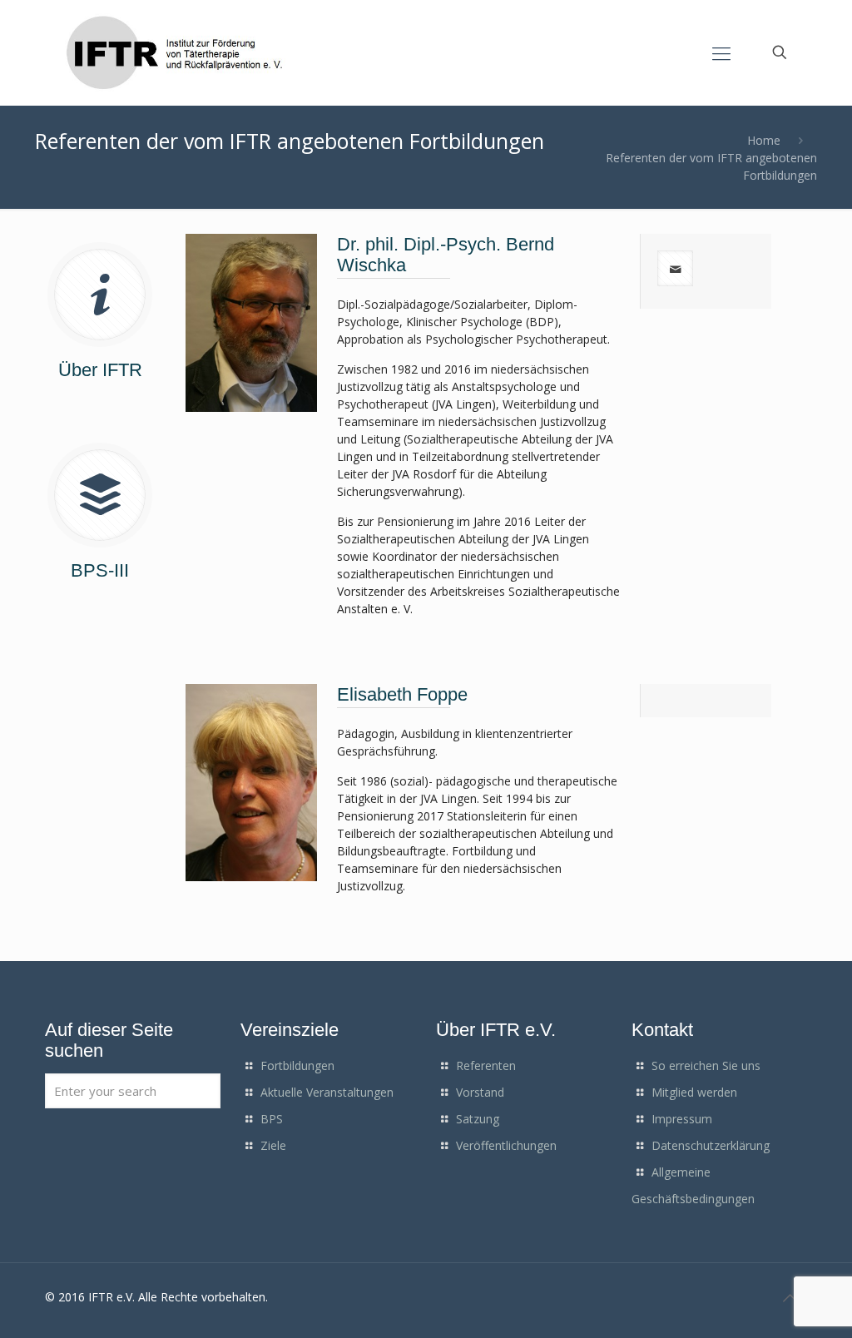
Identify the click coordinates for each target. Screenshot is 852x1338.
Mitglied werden (694, 1092)
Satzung (477, 1119)
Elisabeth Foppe (402, 694)
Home (763, 140)
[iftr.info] (177, 52)
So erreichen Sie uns (705, 1065)
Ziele (273, 1145)
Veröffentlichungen (506, 1145)
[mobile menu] (721, 52)
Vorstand (480, 1092)
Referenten (486, 1065)
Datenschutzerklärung (710, 1145)
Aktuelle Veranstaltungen (327, 1092)
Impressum (681, 1119)
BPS (271, 1119)
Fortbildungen (297, 1065)
